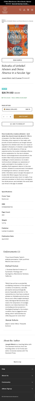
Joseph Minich (6, 78)
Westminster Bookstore (12, 396)
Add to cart (23, 116)
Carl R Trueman (17, 78)
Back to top (17, 362)
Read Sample (17, 60)
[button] (28, 10)
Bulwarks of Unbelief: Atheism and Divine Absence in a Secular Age (17, 22)
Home (3, 19)
